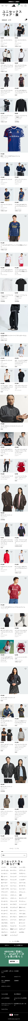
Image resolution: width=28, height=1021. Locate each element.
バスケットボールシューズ (14, 895)
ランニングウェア (14, 877)
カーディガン (5, 870)
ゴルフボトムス (5, 926)
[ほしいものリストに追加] (11, 25)
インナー (3, 867)
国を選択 (16, 1014)
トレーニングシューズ (14, 889)
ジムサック (13, 932)
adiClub (3, 976)
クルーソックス (23, 911)
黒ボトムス (4, 879)
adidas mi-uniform (5, 986)
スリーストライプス (5, 895)
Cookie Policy (4, 1009)
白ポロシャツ (23, 916)
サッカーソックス (5, 914)
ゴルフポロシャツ (5, 923)
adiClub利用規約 (5, 998)
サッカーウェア (5, 904)
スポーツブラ (5, 889)
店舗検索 (16, 980)
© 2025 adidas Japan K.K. (14, 1019)
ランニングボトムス (14, 880)
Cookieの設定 (4, 994)
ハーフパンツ (23, 876)
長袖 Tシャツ (13, 929)
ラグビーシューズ (23, 874)
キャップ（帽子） (14, 914)
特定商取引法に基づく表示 (20, 1004)
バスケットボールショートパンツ (14, 898)
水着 (20, 895)
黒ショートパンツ (5, 877)
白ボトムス (22, 920)
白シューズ (4, 886)
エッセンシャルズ (5, 874)
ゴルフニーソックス (5, 932)
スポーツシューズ (5, 898)
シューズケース (23, 867)
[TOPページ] (13, 6)
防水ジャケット (23, 907)
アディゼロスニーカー (23, 914)
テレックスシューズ (14, 911)
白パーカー (4, 882)
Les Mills (21, 932)
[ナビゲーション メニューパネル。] (2, 5)
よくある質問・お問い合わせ (7, 972)
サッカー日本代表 (5, 907)
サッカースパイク (5, 901)
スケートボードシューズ (23, 883)
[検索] (22, 5)
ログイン (7, 945)
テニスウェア (14, 907)
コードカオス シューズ (14, 867)
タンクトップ (23, 898)
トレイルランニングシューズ (14, 874)
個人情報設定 (17, 994)
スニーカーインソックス (23, 889)
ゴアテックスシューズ (23, 870)
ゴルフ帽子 (4, 935)
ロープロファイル (14, 904)
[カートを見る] (25, 5)
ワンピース (13, 926)
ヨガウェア (22, 929)
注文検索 (16, 971)
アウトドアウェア (5, 892)
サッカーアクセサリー (5, 911)
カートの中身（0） (18, 945)
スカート (12, 923)
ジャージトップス (14, 920)
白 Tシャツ (22, 923)
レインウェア (14, 935)
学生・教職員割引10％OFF (5, 981)
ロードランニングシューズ (14, 870)
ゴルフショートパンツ (5, 929)
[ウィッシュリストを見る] (6, 5)
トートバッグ (23, 904)
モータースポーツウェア (23, 886)
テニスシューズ (23, 901)
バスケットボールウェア (14, 892)
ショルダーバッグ (23, 880)
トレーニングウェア (14, 883)
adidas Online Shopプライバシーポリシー (7, 1004)
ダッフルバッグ (14, 917)
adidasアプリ (17, 976)
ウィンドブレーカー (23, 926)
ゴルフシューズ (5, 917)
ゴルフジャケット (5, 920)
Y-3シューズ (13, 901)
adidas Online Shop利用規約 (20, 999)
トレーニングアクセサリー (14, 886)
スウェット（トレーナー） (22, 892)
